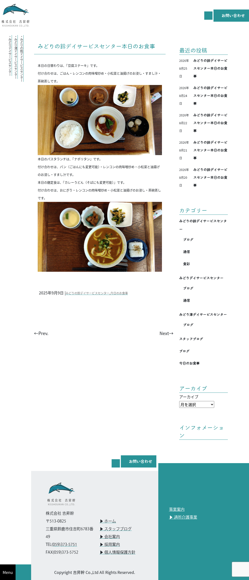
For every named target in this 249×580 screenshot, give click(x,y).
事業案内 (177, 510)
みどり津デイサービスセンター (203, 314)
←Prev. (41, 333)
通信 (186, 251)
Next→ (166, 333)
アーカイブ (188, 397)
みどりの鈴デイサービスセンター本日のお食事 (96, 46)
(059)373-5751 (64, 545)
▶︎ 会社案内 (109, 537)
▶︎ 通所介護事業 (183, 517)
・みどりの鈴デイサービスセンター (21, 58)
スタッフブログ (191, 339)
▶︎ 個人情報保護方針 (117, 552)
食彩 (186, 264)
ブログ (188, 239)
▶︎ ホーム (107, 521)
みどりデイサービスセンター (201, 278)
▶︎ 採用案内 (109, 545)
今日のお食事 (119, 293)
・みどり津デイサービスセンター (16, 57)
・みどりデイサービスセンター (10, 55)
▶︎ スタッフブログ (115, 529)
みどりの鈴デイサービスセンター (87, 293)
